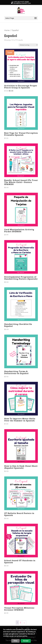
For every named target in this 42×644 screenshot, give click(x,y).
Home (7, 30)
